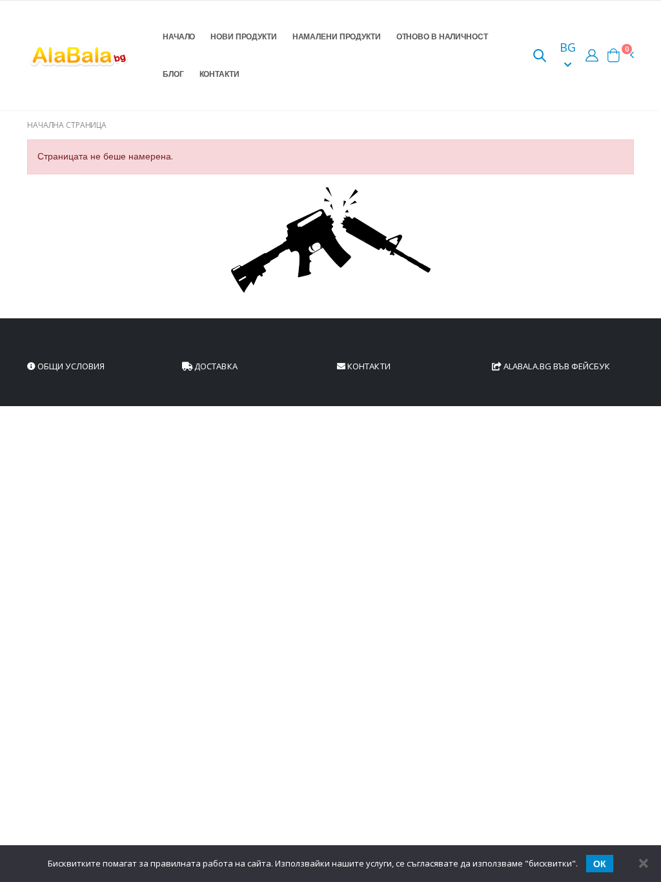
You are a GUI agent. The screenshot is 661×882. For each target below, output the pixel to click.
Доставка (215, 366)
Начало (179, 36)
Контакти (219, 73)
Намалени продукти (336, 36)
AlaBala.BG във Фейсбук (556, 366)
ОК (599, 863)
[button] (539, 56)
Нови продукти (243, 36)
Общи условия (70, 366)
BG (568, 47)
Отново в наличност (442, 36)
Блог (173, 73)
